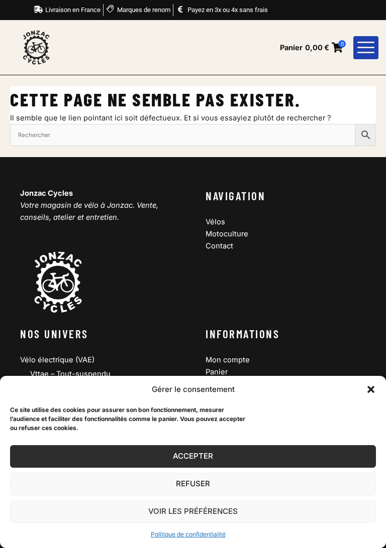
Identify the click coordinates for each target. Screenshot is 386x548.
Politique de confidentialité (188, 534)
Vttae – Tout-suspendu (70, 373)
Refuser (193, 483)
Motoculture (227, 233)
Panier (217, 371)
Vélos (215, 221)
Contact (219, 245)
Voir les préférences (193, 511)
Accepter (193, 456)
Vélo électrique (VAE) (57, 359)
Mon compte (228, 359)
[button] (371, 389)
